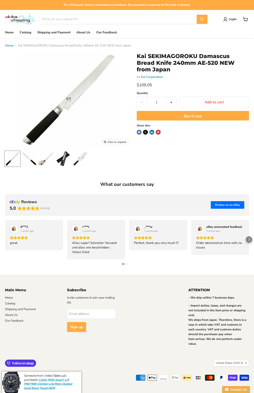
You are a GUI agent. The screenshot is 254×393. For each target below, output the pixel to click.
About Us (83, 32)
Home (9, 32)
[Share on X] (145, 132)
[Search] (202, 19)
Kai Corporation (152, 77)
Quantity (142, 93)
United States (229, 363)
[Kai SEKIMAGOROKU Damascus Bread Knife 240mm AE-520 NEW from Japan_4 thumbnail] (63, 159)
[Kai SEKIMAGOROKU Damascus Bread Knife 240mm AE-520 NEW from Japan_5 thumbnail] (80, 159)
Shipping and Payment (53, 32)
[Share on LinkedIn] (151, 132)
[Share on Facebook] (139, 132)
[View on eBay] (14, 229)
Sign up (76, 327)
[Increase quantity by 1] (171, 102)
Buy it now (193, 116)
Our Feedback (106, 32)
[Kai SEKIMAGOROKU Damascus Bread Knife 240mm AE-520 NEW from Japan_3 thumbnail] (46, 159)
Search (9, 376)
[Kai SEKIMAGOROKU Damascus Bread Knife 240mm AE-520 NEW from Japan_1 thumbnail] (12, 159)
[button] (5, 239)
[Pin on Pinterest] (158, 132)
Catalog (25, 32)
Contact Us (237, 389)
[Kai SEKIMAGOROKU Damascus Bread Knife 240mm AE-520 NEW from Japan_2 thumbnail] (29, 159)
